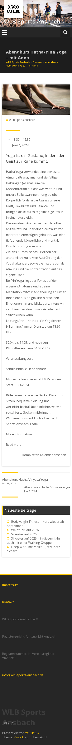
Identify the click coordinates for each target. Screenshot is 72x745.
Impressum (10, 585)
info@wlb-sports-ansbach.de (22, 675)
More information (19, 434)
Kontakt (8, 602)
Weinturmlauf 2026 (25, 530)
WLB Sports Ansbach (32, 21)
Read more (14, 444)
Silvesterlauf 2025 (24, 534)
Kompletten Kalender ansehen (44, 455)
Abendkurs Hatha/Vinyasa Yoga (25, 481)
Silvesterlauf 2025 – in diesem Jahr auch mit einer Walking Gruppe (33, 540)
